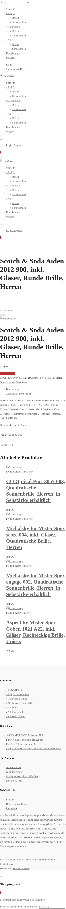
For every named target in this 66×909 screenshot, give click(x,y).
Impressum (11, 808)
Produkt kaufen (7, 373)
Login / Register (14, 145)
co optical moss (13, 767)
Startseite (10, 9)
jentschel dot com (21, 868)
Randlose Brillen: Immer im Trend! (23, 744)
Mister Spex (20, 425)
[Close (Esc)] (1, 310)
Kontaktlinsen (13, 53)
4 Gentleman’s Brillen (16, 698)
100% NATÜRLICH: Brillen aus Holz (25, 735)
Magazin (10, 57)
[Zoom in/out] (10, 310)
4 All (8, 40)
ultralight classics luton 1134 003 (22, 776)
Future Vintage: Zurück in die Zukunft (24, 739)
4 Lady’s (10, 13)
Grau (2, 382)
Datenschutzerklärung (16, 804)
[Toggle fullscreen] (7, 310)
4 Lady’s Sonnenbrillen (17, 694)
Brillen (15, 17)
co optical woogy (14, 772)
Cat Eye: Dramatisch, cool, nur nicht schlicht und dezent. (33, 748)
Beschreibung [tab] (12, 389)
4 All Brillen (12, 707)
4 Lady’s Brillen (14, 690)
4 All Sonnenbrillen (15, 712)
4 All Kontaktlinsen (15, 716)
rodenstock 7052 (14, 780)
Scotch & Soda (49, 378)
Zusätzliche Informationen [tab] (18, 393)
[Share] (4, 310)
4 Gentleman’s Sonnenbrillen (20, 703)
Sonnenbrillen (19, 22)
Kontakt (10, 799)
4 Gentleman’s (13, 26)
